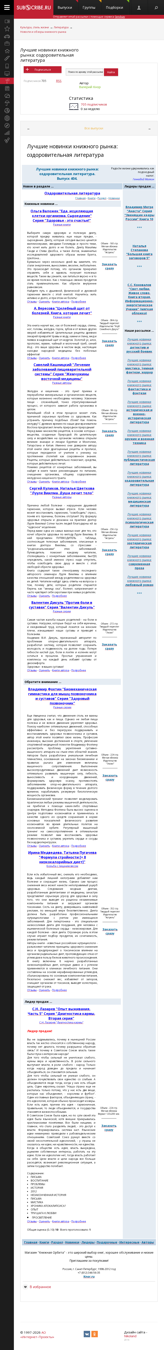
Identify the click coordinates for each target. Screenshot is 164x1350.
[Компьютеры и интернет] (7, 73)
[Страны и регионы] (7, 118)
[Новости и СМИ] (7, 88)
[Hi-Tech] (7, 66)
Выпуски (65, 7)
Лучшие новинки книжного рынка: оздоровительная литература (49, 55)
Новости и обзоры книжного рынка (43, 32)
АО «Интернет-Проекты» (37, 1334)
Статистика (81, 98)
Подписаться (43, 69)
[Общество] (7, 96)
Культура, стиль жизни (34, 27)
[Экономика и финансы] (7, 133)
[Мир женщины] (7, 58)
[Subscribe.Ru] (33, 7)
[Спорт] (7, 110)
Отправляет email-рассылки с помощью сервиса (89, 17)
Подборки (114, 7)
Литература (61, 27)
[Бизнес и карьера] (7, 43)
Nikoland (130, 1336)
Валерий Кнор (90, 87)
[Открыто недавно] (7, 29)
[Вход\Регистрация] (139, 7)
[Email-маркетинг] (7, 140)
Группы (89, 7)
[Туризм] (7, 125)
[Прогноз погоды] (7, 103)
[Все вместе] (7, 21)
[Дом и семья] (7, 51)
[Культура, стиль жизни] (7, 81)
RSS (59, 81)
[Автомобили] (7, 36)
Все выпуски (93, 128)
